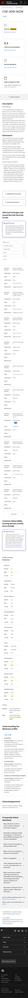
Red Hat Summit (4, 982)
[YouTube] (19, 931)
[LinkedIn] (15, 931)
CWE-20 (6, 735)
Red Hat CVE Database (7, 7)
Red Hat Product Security (13, 913)
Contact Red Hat (5, 978)
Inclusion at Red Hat (5, 980)
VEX (3, 16)
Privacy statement (5, 990)
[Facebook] (22, 931)
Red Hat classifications (17, 547)
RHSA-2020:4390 (17, 283)
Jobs (16, 975)
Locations (17, 976)
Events (2, 976)
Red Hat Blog (18, 978)
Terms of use (17, 990)
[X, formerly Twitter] (26, 931)
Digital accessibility (19, 992)
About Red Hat (4, 975)
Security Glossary (10, 899)
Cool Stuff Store (18, 980)
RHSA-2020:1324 (17, 333)
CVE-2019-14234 (19, 7)
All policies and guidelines (6, 992)
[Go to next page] (23, 514)
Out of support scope (18, 374)
